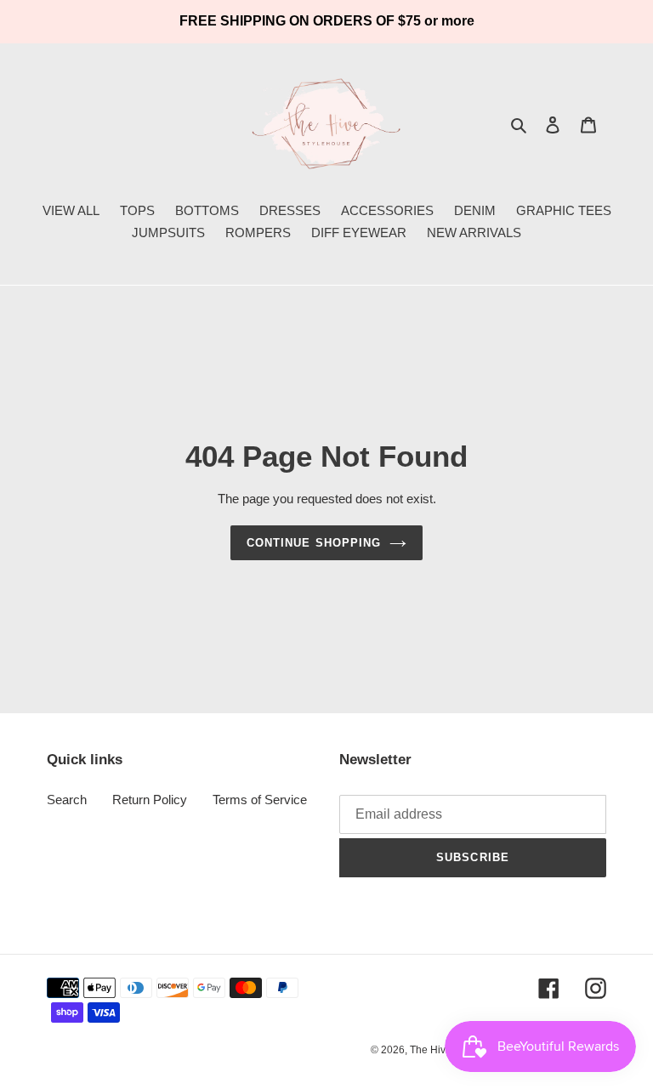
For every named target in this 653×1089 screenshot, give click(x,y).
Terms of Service (260, 799)
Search (67, 799)
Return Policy (149, 799)
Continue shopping (314, 542)
